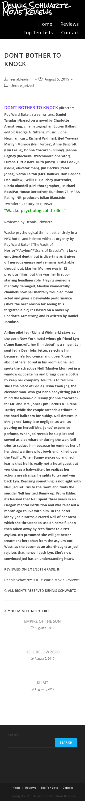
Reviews (69, 24)
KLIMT (42, 682)
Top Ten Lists (38, 32)
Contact (70, 32)
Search (13, 735)
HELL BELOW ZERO (43, 652)
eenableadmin (22, 79)
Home (45, 24)
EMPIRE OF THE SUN (42, 621)
